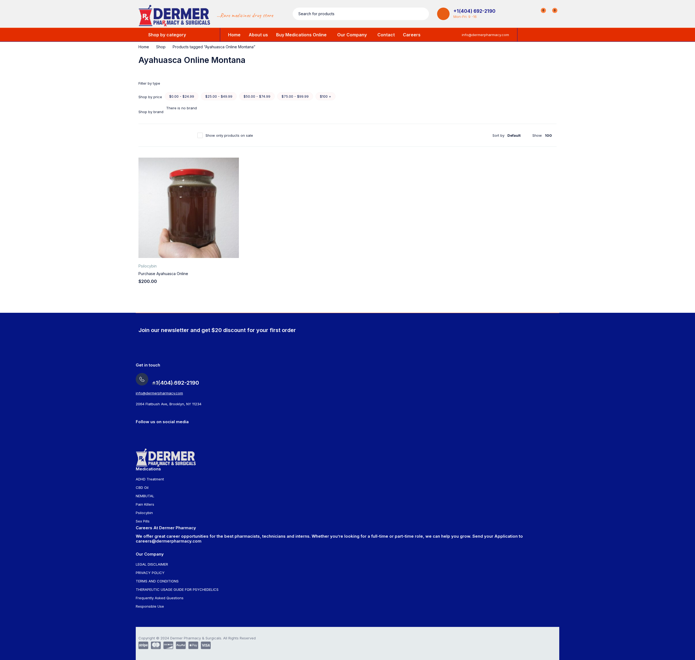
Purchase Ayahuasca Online (163, 273)
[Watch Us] (148, 432)
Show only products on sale (229, 135)
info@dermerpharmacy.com (485, 35)
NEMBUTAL (145, 496)
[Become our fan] (159, 432)
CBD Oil (142, 487)
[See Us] (138, 432)
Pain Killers (145, 504)
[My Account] (529, 14)
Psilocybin (147, 266)
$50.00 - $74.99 (257, 96)
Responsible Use (150, 606)
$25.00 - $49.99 (218, 96)
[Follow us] (170, 432)
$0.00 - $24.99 (181, 96)
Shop (161, 46)
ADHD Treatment (150, 479)
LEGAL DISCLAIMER (152, 564)
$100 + (325, 96)
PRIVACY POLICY (150, 572)
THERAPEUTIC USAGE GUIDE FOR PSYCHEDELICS (177, 589)
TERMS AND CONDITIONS (157, 581)
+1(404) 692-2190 (474, 11)
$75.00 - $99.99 (295, 96)
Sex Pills (143, 521)
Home (143, 46)
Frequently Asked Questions (160, 598)
